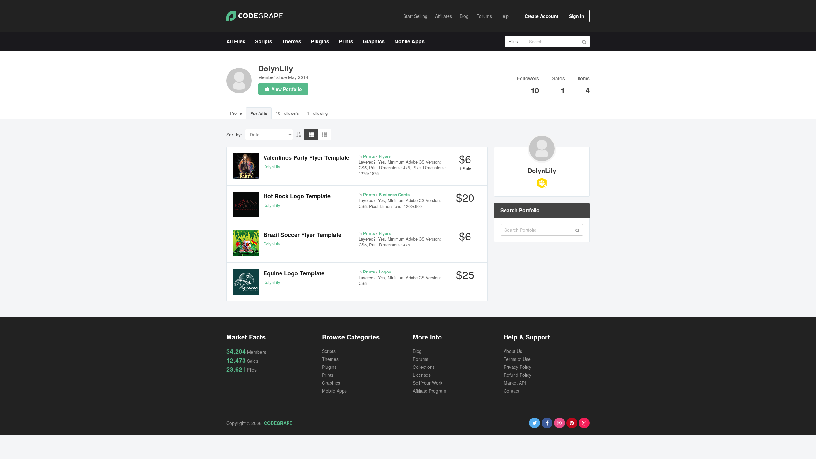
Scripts (329, 351)
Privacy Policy (517, 367)
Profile (236, 113)
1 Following (317, 113)
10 (535, 90)
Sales (558, 79)
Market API (515, 383)
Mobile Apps (334, 391)
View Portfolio (286, 89)
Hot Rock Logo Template (297, 196)
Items (584, 79)
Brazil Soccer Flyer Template (302, 234)
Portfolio (258, 113)
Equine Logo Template (293, 273)
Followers (528, 79)
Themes (330, 359)
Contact (511, 391)
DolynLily (275, 68)
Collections (424, 367)
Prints (327, 375)
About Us (513, 351)
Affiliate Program (429, 391)
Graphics (331, 383)
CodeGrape (278, 423)
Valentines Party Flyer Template (306, 157)
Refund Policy (517, 375)
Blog (417, 351)
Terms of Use (517, 359)
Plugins (329, 367)
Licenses (422, 375)
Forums (420, 359)
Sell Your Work (427, 383)
